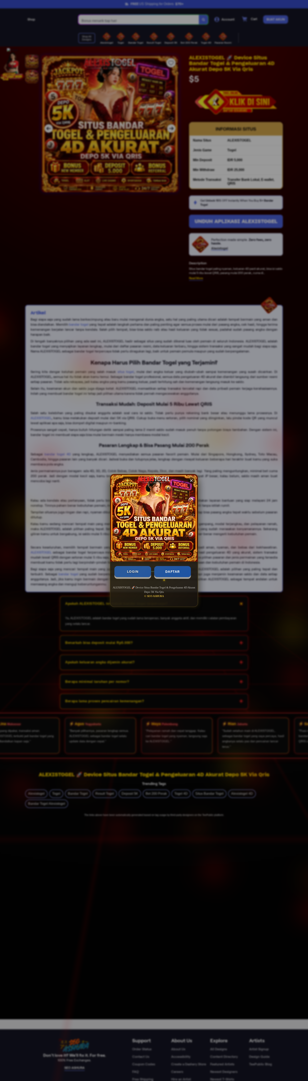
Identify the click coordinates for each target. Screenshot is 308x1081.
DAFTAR (172, 571)
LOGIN (133, 571)
